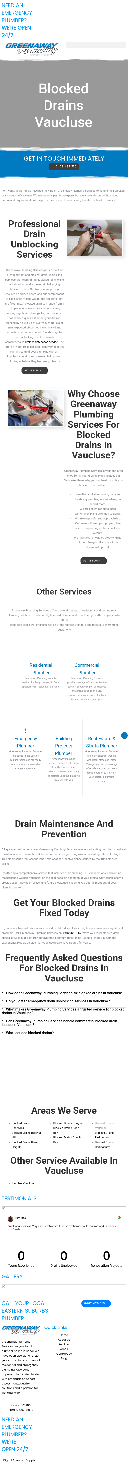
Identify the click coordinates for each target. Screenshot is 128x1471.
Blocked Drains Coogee (67, 1123)
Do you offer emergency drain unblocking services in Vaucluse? (58, 1001)
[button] (96, 45)
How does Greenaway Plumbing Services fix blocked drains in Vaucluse (64, 993)
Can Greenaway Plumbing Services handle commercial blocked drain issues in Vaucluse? (59, 1023)
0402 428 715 (72, 933)
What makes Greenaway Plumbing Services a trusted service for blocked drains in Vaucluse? (63, 1011)
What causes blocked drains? (30, 1033)
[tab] (64, 995)
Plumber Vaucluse (23, 1183)
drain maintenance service (41, 342)
